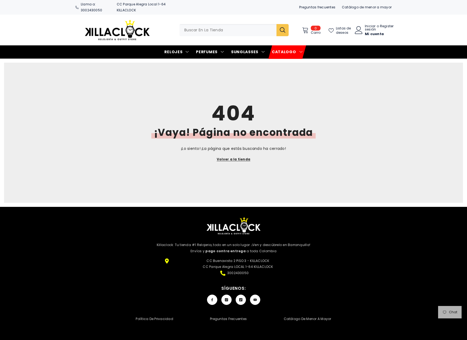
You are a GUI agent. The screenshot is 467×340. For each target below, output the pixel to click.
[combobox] (227, 30)
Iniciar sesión (370, 28)
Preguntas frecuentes (317, 7)
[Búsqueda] (234, 30)
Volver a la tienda (233, 159)
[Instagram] (226, 300)
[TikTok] (241, 300)
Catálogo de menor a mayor (367, 7)
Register (387, 26)
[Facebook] (212, 300)
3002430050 (91, 10)
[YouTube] (255, 300)
